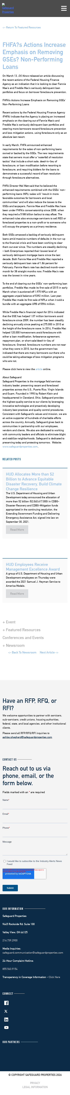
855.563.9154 (10, 969)
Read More (17, 529)
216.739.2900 (10, 940)
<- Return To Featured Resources (22, 27)
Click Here (54, 977)
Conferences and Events (23, 637)
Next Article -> (49, 652)
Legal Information (35, 1087)
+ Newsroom (14, 645)
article (39, 369)
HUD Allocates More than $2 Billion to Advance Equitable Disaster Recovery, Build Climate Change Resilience (34, 481)
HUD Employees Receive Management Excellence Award (33, 567)
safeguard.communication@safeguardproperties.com (33, 952)
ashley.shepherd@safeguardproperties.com (27, 737)
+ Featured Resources (22, 629)
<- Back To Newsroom (22, 652)
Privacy (35, 1083)
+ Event (9, 621)
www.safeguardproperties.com (20, 446)
